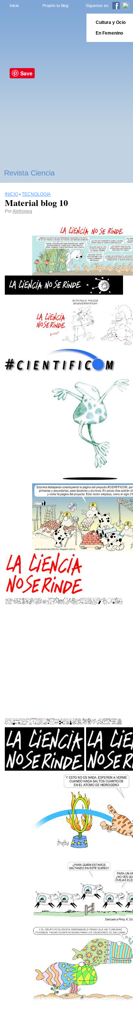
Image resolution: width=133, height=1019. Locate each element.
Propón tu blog (55, 5)
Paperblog (41, 27)
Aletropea (22, 211)
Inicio (14, 5)
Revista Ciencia (29, 173)
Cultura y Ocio (111, 22)
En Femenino (109, 33)
